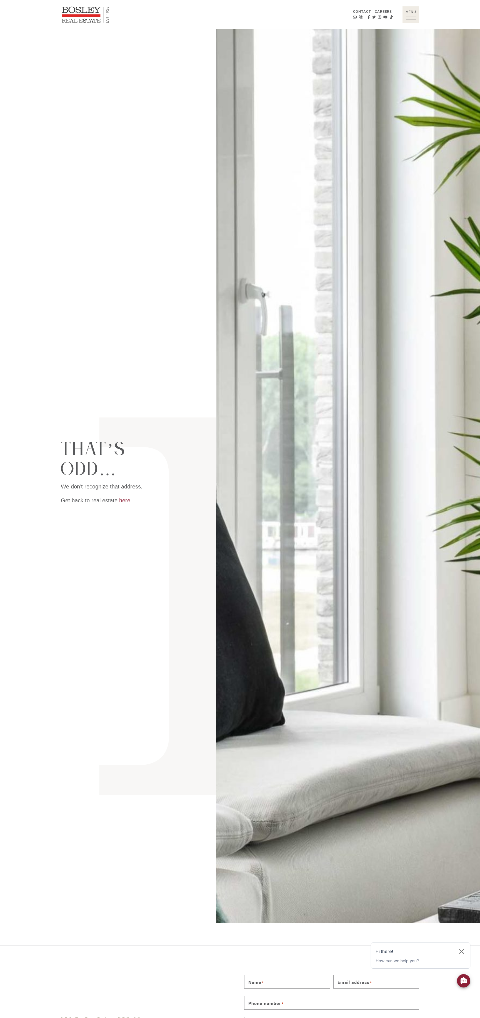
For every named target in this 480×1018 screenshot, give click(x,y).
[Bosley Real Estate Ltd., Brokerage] (85, 15)
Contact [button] (362, 11)
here (124, 500)
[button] (410, 14)
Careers (383, 11)
